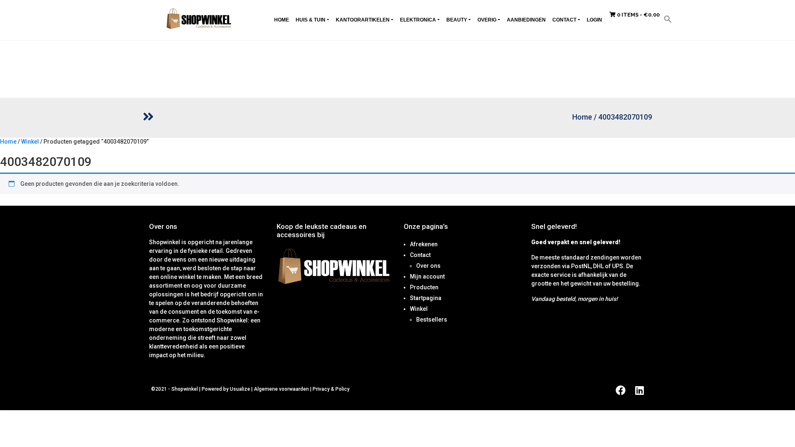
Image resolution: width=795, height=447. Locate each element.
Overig (486, 20)
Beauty (456, 20)
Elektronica (418, 20)
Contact (564, 20)
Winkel (30, 141)
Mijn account (427, 276)
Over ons (428, 265)
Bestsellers (431, 319)
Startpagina (425, 298)
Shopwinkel (185, 389)
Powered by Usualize (226, 389)
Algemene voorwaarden (281, 389)
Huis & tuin (310, 20)
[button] (668, 18)
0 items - (638, 15)
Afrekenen (424, 244)
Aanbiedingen (526, 20)
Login (594, 20)
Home (281, 20)
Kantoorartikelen (363, 20)
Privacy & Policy (331, 389)
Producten (424, 287)
